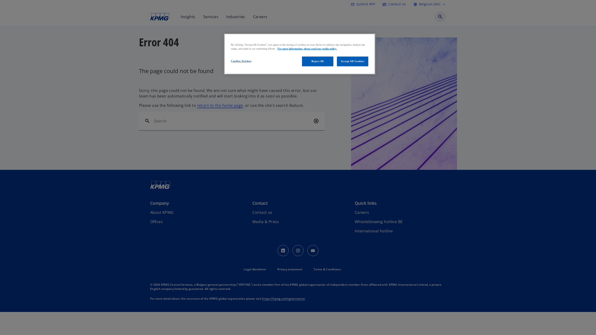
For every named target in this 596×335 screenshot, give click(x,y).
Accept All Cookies (352, 61)
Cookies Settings (241, 61)
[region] (299, 54)
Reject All (318, 61)
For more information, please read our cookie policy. (307, 48)
